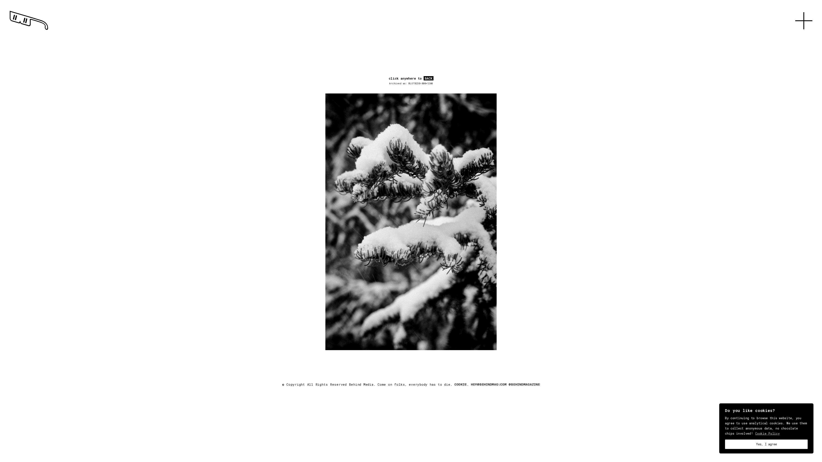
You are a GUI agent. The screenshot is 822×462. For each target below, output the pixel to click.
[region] (766, 428)
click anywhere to (410, 78)
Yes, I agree (766, 444)
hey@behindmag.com (489, 384)
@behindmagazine (524, 384)
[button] (803, 34)
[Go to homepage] (29, 30)
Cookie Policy (767, 433)
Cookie (460, 384)
